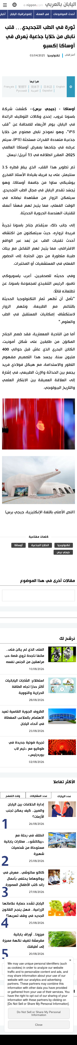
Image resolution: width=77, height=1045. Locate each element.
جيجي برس (63, 552)
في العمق (42, 14)
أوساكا (18, 545)
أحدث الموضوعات (64, 14)
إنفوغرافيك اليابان (21, 14)
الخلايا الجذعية (40, 545)
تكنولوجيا (53, 55)
